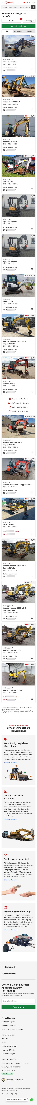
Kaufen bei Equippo (9, 1022)
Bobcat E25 (8, 302)
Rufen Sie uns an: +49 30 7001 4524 (15, 1063)
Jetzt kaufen (18, 31)
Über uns (5, 1039)
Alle (7, 31)
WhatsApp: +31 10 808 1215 (11, 1067)
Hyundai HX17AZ (10, 222)
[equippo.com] (9, 2)
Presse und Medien (8, 1050)
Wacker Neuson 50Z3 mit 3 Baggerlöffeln (14, 609)
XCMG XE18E (8, 525)
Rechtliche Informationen (9, 1090)
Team (4, 1042)
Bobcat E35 (8, 182)
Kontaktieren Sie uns (9, 1046)
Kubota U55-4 (9, 384)
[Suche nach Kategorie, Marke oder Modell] (33, 7)
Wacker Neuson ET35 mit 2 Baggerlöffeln (14, 342)
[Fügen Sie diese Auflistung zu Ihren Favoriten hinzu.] (32, 70)
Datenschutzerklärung (16, 995)
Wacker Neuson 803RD (12, 690)
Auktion (29, 31)
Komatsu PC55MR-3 (11, 102)
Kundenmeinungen (8, 1054)
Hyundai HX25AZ (10, 62)
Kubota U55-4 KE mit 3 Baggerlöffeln (12, 443)
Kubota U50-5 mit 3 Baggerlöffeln (17, 485)
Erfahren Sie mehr (10, 762)
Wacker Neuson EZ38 (12, 650)
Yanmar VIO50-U (10, 142)
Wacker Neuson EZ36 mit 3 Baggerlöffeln (14, 567)
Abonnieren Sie (18, 1007)
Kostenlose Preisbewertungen (12, 1029)
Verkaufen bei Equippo (10, 1025)
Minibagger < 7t (8, 59)
